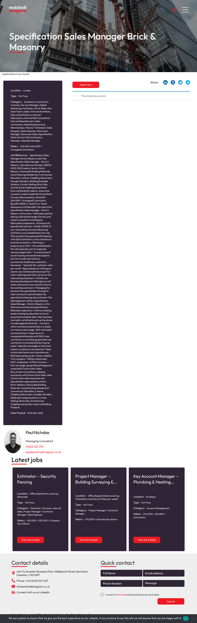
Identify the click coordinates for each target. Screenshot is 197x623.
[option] (40, 509)
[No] (193, 618)
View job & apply (30, 539)
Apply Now (86, 84)
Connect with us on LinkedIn (33, 592)
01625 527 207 (35, 446)
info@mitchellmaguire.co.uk (33, 586)
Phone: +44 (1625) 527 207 (32, 580)
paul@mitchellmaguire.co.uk (43, 452)
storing (121, 594)
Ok (185, 618)
